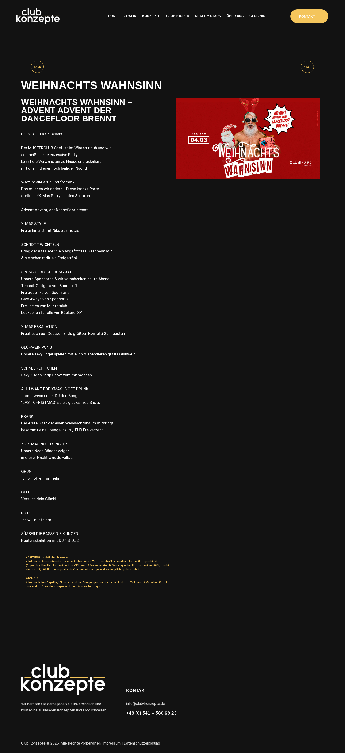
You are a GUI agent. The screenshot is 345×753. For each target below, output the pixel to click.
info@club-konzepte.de (145, 703)
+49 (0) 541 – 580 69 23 (151, 713)
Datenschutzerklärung (142, 743)
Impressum (111, 743)
